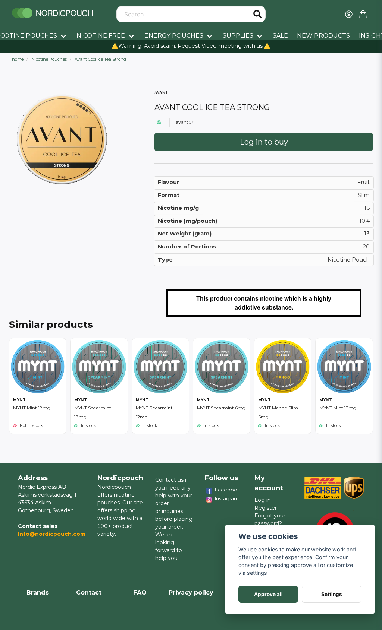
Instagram (227, 498)
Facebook (227, 490)
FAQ (140, 592)
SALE (280, 35)
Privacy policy (191, 592)
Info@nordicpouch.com (51, 534)
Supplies (238, 35)
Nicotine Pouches (49, 59)
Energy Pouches (173, 35)
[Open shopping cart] (363, 14)
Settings (331, 594)
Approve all (268, 594)
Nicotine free (100, 35)
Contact (88, 592)
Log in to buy (264, 141)
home (18, 59)
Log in (262, 500)
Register (265, 507)
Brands (37, 592)
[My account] (349, 14)
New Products (323, 35)
